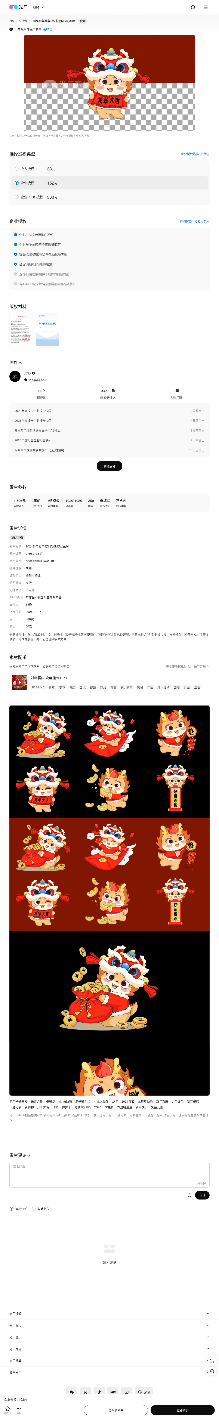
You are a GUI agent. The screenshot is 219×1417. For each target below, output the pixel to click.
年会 (150, 687)
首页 (12, 20)
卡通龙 (50, 1101)
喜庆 (72, 687)
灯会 (187, 687)
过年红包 (177, 1101)
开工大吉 (43, 1107)
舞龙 (103, 687)
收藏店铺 (109, 466)
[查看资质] (25, 380)
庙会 (197, 687)
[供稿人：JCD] (15, 376)
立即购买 (183, 1410)
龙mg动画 (65, 1101)
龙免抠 (109, 1107)
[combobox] (38, 7)
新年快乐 (142, 1107)
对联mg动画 (82, 1107)
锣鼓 (93, 687)
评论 (202, 1195)
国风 (83, 687)
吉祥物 (29, 1107)
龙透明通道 (124, 1107)
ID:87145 (38, 687)
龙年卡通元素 (18, 1101)
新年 (52, 687)
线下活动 (163, 687)
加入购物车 (115, 1410)
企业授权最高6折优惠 (195, 154)
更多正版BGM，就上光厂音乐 (186, 666)
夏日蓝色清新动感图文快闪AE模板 (37, 430)
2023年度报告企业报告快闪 (33, 410)
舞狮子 (66, 1107)
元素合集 (37, 1101)
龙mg (97, 1107)
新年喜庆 (162, 1101)
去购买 (47, 29)
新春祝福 (193, 1101)
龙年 (115, 1101)
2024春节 (127, 1101)
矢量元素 (157, 1107)
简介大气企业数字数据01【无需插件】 (40, 450)
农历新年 (127, 687)
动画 (56, 1107)
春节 (62, 687)
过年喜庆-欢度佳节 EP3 (49, 677)
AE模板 (23, 20)
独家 (83, 21)
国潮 (177, 687)
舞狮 (113, 687)
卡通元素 (15, 1107)
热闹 (140, 687)
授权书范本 (202, 221)
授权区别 (186, 221)
